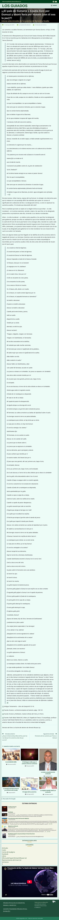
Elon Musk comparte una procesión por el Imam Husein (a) (21, 833)
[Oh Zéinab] (4, 814)
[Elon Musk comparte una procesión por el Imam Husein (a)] (4, 836)
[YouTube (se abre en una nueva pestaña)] (56, 2)
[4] (7, 703)
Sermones (5, 862)
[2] (9, 194)
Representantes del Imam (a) (11, 860)
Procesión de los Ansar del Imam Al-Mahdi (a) (18, 818)
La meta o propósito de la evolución (48, 772)
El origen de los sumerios (29, 792)
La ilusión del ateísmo (25, 25)
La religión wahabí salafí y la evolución (48, 791)
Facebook (5, 854)
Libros (4, 856)
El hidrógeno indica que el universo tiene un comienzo (29, 762)
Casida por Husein (12, 806)
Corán (4, 850)
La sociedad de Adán (11, 762)
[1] (20, 60)
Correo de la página (8, 852)
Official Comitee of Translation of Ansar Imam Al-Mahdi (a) (41, 905)
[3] (30, 671)
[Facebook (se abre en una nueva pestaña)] (53, 2)
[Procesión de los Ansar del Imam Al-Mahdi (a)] (4, 820)
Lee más (50, 824)
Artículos (5, 848)
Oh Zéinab (10, 812)
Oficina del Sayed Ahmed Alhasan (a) (14, 858)
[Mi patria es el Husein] (4, 828)
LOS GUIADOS (14, 6)
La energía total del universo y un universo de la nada (11, 789)
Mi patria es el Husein (13, 826)
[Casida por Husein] (4, 809)
